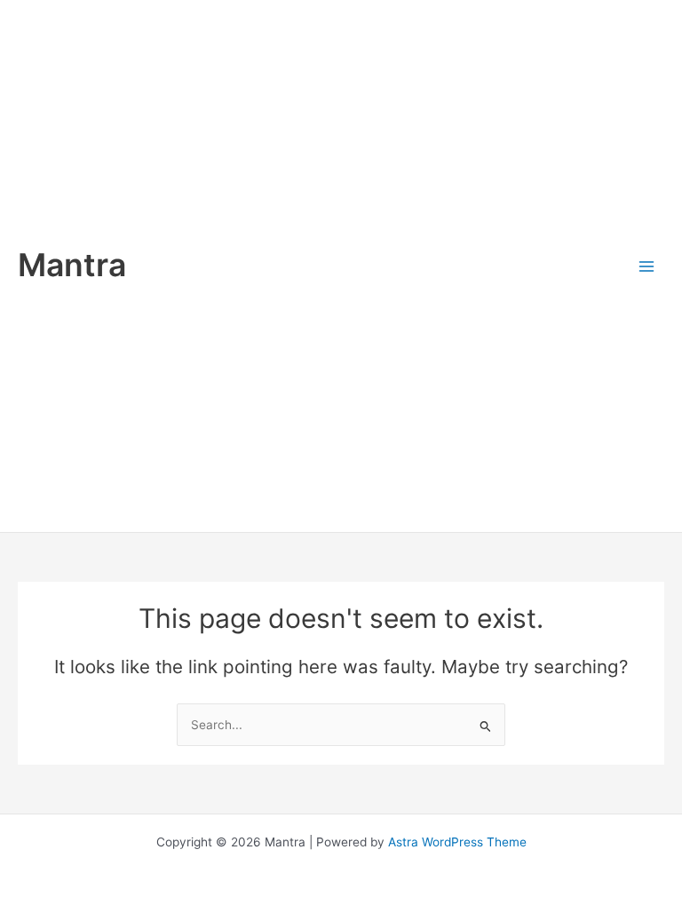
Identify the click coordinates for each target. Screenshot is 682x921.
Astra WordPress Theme (457, 842)
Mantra (72, 265)
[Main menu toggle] (647, 266)
